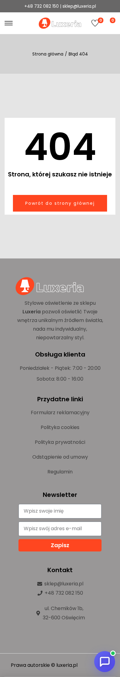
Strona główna (47, 54)
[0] (95, 23)
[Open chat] (104, 661)
